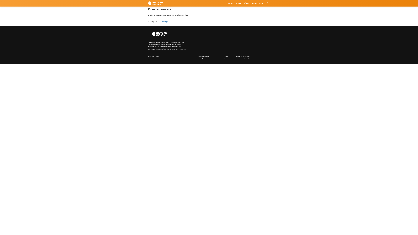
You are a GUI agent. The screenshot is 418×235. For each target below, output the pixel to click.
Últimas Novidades (202, 56)
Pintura (230, 3)
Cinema (261, 3)
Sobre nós (225, 59)
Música (246, 3)
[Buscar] (268, 3)
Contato (226, 56)
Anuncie (246, 59)
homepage (163, 21)
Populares (205, 59)
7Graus (159, 57)
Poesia (238, 3)
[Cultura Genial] (155, 3)
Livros (254, 3)
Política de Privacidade (242, 56)
